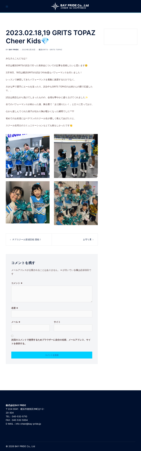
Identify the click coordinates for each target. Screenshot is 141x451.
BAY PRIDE (14, 50)
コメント (16, 283)
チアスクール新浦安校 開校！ (27, 239)
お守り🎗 (87, 239)
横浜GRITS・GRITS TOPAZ (50, 50)
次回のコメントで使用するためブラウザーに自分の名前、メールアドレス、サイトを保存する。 (51, 341)
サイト (57, 321)
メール (15, 321)
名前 (14, 308)
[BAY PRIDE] (70, 6)
